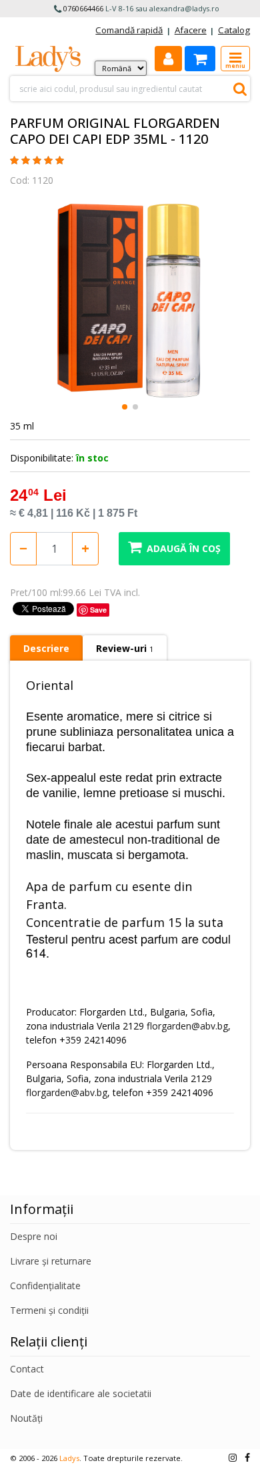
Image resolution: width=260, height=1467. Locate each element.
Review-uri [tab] (124, 648)
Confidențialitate (45, 1285)
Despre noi (33, 1236)
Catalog (234, 30)
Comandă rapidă (129, 30)
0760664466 (83, 8)
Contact (27, 1368)
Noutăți (26, 1418)
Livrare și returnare (50, 1261)
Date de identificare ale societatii (80, 1393)
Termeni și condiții (49, 1310)
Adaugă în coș (184, 548)
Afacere (191, 30)
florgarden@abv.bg (187, 1026)
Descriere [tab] (46, 648)
